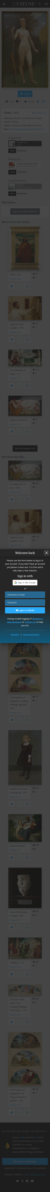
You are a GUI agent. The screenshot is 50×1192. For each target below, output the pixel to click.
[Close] (46, 553)
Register (15, 634)
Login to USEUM (26, 610)
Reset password (31, 634)
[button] (25, 582)
